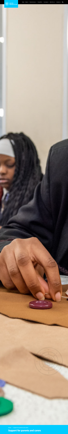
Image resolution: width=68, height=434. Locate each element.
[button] (27, 2)
